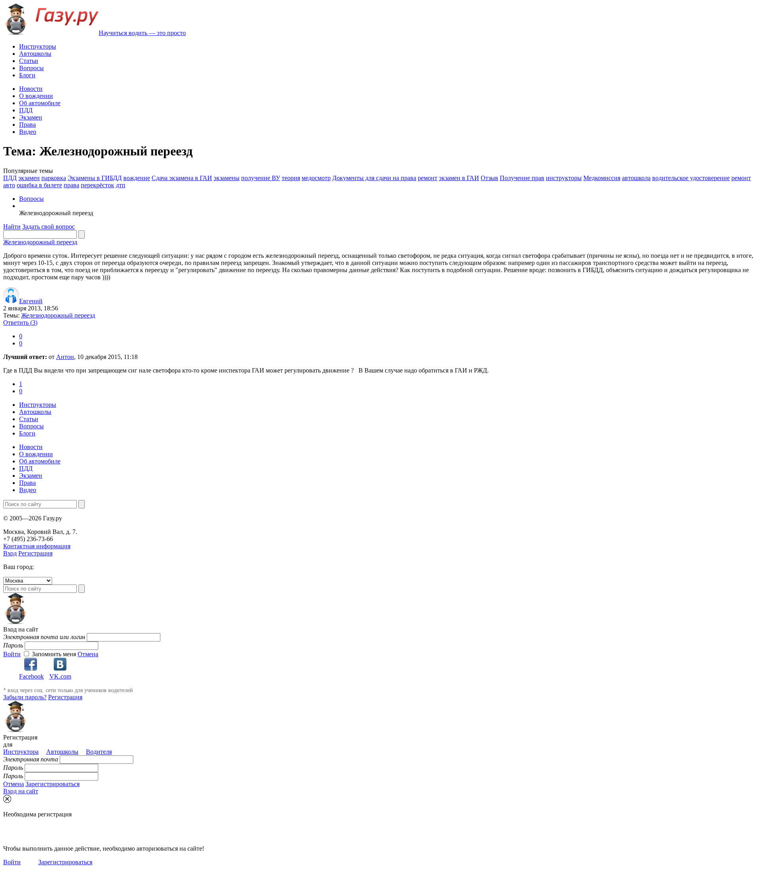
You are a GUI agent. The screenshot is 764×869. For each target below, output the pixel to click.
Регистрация (35, 553)
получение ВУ (260, 178)
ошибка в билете (39, 185)
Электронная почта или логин (44, 637)
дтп (120, 185)
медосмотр (316, 178)
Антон (65, 356)
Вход (10, 553)
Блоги (27, 75)
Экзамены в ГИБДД (95, 178)
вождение (136, 178)
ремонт (427, 178)
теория (291, 178)
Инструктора (21, 751)
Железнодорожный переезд (40, 242)
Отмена (88, 654)
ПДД (26, 110)
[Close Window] (7, 799)
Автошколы (35, 53)
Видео (27, 131)
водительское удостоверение (691, 178)
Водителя (99, 751)
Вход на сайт (20, 791)
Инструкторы (37, 46)
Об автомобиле (39, 103)
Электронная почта (30, 759)
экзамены (227, 178)
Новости (31, 88)
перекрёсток (97, 185)
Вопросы (31, 68)
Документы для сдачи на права (374, 178)
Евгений (31, 301)
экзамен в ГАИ (459, 178)
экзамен (29, 178)
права (71, 185)
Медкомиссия (601, 178)
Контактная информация (36, 546)
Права (27, 124)
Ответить (20, 322)
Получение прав (522, 178)
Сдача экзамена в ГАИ (182, 178)
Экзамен (30, 117)
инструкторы (564, 178)
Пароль (13, 645)
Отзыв (489, 178)
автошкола (636, 178)
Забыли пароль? (25, 697)
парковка (53, 178)
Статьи (28, 60)
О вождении (36, 95)
